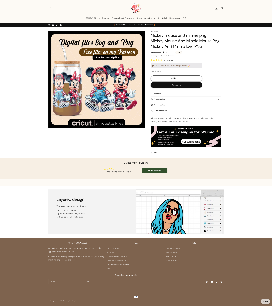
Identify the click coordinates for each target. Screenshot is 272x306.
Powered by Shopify (70, 301)
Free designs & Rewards (117, 256)
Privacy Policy (171, 260)
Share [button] (155, 153)
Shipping (154, 56)
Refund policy (171, 252)
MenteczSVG (58, 301)
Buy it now (176, 85)
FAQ (108, 268)
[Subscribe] (87, 281)
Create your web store (116, 260)
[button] (50, 8)
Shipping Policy (172, 256)
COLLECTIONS (113, 248)
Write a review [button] (154, 170)
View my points (156, 71)
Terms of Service (173, 248)
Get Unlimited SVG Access (118, 264)
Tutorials (110, 252)
